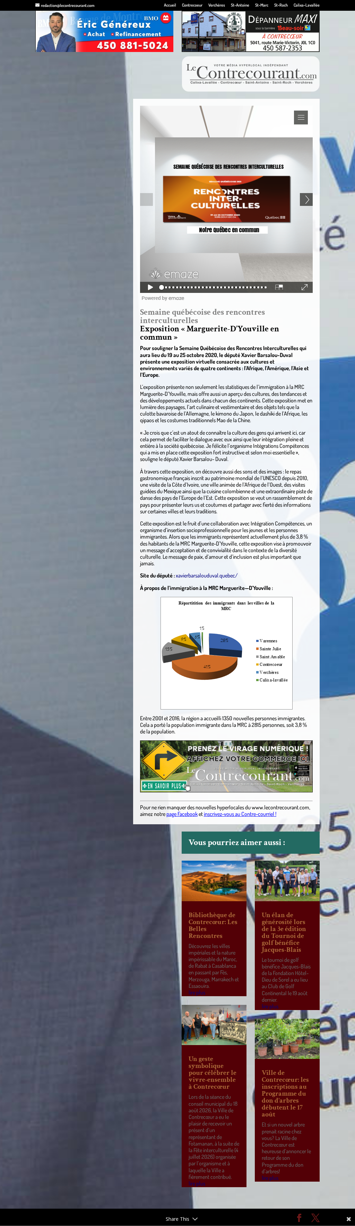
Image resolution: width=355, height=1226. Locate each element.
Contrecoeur (192, 5)
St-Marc (261, 5)
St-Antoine (240, 5)
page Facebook (182, 813)
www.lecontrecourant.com (280, 807)
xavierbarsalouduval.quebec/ (207, 575)
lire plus (197, 992)
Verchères (216, 5)
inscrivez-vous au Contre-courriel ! (240, 813)
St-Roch (281, 5)
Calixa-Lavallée (307, 5)
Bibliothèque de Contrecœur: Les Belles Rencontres (213, 925)
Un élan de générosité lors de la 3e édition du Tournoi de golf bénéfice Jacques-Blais (284, 932)
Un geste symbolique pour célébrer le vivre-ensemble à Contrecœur (212, 1072)
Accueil (170, 5)
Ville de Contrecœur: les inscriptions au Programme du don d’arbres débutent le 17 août (285, 1093)
